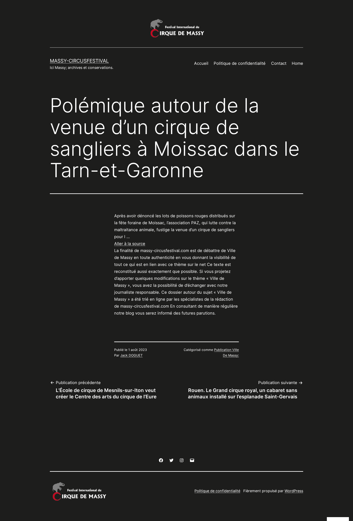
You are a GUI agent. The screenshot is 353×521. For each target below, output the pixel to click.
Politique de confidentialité (240, 63)
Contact (278, 63)
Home (297, 63)
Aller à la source (129, 243)
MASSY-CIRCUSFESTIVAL (79, 61)
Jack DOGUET (131, 355)
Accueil (201, 63)
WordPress (294, 491)
